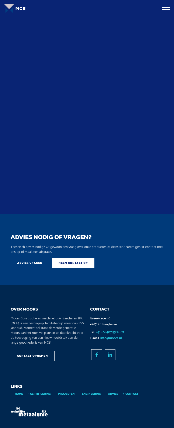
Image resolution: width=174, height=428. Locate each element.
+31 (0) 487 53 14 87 (110, 332)
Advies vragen (29, 263)
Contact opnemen (32, 356)
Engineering (91, 394)
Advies (113, 394)
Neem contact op (73, 263)
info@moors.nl (111, 338)
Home (19, 394)
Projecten (66, 394)
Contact (131, 394)
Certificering (40, 394)
